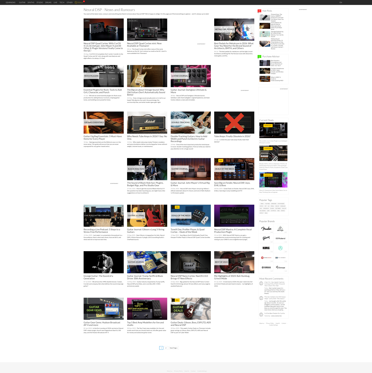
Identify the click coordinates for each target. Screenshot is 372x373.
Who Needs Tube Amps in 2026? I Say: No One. (147, 137)
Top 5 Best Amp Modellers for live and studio (145, 323)
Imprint (278, 323)
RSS (364, 2)
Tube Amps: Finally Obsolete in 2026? (232, 136)
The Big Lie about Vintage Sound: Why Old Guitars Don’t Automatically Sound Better (146, 92)
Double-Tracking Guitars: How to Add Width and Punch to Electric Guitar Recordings (189, 139)
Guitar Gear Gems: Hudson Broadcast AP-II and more (102, 323)
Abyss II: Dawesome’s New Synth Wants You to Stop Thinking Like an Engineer (273, 183)
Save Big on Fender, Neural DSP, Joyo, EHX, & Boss (232, 184)
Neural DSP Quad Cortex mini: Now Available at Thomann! (144, 44)
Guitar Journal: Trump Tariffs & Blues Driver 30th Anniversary (145, 277)
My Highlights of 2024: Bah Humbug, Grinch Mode (232, 277)
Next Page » (174, 348)
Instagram (351, 2)
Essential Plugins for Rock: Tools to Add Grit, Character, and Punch (103, 91)
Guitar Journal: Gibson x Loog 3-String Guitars (145, 230)
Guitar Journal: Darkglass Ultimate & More (189, 91)
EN (341, 2)
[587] (266, 238)
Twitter (359, 2)
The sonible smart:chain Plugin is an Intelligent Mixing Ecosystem (273, 134)
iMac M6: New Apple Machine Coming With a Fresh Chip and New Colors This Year (274, 284)
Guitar (22, 2)
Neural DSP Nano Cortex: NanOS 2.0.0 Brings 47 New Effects (189, 277)
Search (369, 2)
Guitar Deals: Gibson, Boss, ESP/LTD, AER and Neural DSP (191, 323)
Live (55, 2)
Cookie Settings (273, 325)
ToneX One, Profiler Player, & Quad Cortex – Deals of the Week (188, 230)
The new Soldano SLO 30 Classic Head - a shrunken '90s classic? (275, 298)
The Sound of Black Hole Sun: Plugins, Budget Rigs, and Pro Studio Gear (145, 184)
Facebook (355, 2)
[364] (280, 248)
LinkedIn (347, 2)
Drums (48, 2)
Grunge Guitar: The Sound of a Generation (98, 277)
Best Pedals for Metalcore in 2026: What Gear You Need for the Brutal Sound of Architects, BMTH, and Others (234, 46)
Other (69, 2)
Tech (62, 2)
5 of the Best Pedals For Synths (274, 313)
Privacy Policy (270, 323)
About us (261, 323)
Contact (284, 323)
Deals (80, 2)
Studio (40, 2)
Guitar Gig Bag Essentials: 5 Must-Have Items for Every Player (103, 137)
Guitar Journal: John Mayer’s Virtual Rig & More (190, 184)
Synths (31, 2)
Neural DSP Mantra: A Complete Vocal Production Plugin (233, 230)
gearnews (10, 2)
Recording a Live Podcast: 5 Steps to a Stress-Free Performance (102, 230)
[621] (280, 228)
